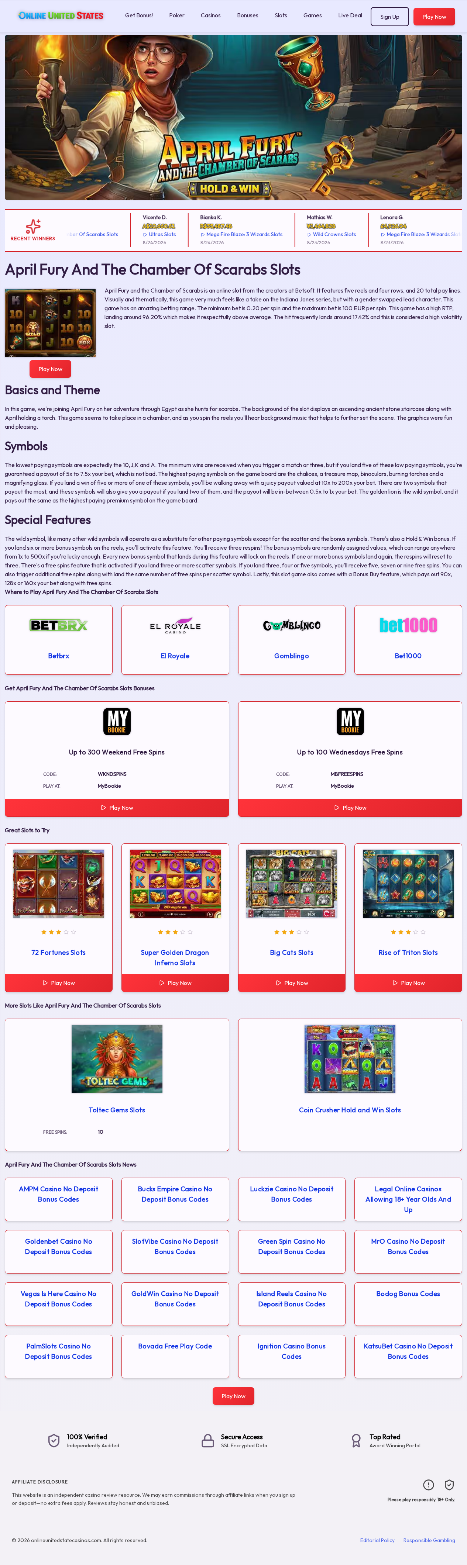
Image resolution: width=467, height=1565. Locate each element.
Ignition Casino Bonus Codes (292, 1351)
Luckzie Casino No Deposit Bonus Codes (291, 1194)
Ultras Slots (143, 234)
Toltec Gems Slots (117, 1110)
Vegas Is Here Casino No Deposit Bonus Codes (58, 1298)
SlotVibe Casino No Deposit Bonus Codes (175, 1246)
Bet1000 (408, 656)
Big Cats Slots (291, 952)
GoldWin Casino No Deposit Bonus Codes (175, 1298)
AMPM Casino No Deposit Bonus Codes (58, 1194)
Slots (281, 15)
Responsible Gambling (429, 1540)
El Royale (175, 656)
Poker (177, 15)
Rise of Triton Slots (408, 952)
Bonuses (247, 15)
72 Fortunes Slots (58, 952)
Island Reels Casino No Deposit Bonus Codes (292, 1298)
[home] (61, 27)
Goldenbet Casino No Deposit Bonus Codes (59, 1246)
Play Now (434, 16)
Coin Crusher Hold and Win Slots (350, 1110)
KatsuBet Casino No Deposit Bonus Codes (408, 1351)
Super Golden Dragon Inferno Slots (175, 957)
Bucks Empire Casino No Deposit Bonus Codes (175, 1194)
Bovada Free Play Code (175, 1346)
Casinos (211, 15)
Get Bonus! (139, 15)
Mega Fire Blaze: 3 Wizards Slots (225, 234)
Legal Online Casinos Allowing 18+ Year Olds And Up (408, 1199)
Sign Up (389, 16)
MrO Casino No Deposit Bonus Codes (408, 1246)
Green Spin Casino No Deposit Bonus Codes (292, 1246)
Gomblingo (291, 656)
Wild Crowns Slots (315, 234)
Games (312, 15)
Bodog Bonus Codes (408, 1293)
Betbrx (58, 656)
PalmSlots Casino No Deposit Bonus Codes (58, 1351)
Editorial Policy (377, 1540)
